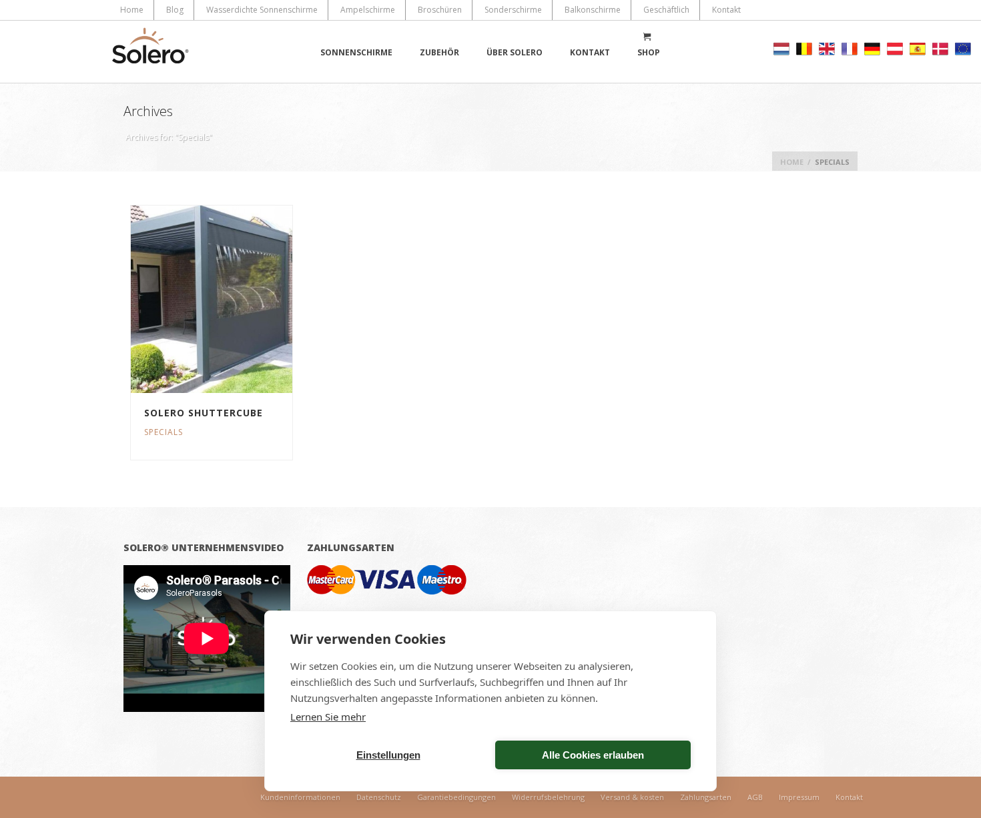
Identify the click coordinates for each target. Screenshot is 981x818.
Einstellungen (388, 755)
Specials (163, 432)
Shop (648, 52)
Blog (175, 9)
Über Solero (514, 52)
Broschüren (440, 9)
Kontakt (726, 9)
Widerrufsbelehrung (548, 797)
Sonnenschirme (356, 52)
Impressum (799, 797)
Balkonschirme (593, 9)
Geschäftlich (666, 9)
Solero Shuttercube (203, 412)
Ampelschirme (367, 9)
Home (131, 9)
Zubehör (439, 52)
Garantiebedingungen (456, 797)
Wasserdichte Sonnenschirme (262, 9)
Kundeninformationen (300, 797)
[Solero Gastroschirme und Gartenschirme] (150, 52)
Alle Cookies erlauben (593, 755)
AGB (755, 797)
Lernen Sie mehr (328, 716)
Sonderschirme (513, 9)
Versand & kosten (632, 797)
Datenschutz (378, 797)
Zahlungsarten (705, 797)
